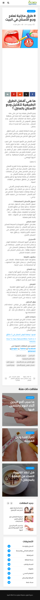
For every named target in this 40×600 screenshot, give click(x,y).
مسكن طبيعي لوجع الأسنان (25, 365)
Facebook (31, 348)
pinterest (32, 351)
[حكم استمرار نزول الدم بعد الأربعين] (28, 509)
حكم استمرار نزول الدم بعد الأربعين (16, 509)
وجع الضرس (10, 365)
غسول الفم (10, 362)
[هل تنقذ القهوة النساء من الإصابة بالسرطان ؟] (20, 479)
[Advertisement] (20, 70)
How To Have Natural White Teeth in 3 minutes (21, 340)
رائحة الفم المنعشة (28, 358)
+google (14, 348)
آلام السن (31, 355)
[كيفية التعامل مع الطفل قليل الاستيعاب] (28, 518)
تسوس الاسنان (21, 355)
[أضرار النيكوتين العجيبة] (20, 444)
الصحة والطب (31, 11)
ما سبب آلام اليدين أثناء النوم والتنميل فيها (15, 527)
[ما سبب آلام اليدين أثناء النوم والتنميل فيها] (20, 409)
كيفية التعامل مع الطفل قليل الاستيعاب (16, 519)
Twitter (23, 348)
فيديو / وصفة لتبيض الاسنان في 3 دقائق (21, 334)
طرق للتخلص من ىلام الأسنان (25, 362)
